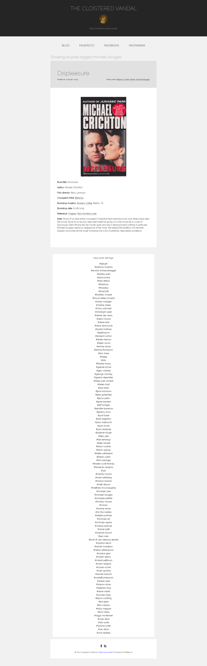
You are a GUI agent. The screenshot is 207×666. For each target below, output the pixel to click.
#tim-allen (103, 601)
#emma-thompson (103, 350)
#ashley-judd (103, 274)
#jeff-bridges (103, 405)
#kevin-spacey (103, 450)
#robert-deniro (103, 557)
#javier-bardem (103, 401)
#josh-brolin (103, 426)
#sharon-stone (103, 584)
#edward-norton (103, 336)
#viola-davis (104, 619)
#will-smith (103, 622)
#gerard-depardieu (103, 377)
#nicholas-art (103, 519)
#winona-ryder (103, 626)
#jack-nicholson (103, 391)
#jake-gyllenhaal (103, 395)
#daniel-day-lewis (103, 315)
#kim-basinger (103, 460)
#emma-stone (104, 346)
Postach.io (128, 652)
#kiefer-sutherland (103, 453)
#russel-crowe (103, 567)
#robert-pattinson (103, 560)
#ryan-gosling (104, 570)
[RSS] (105, 646)
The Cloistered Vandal (103, 8)
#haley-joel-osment (103, 381)
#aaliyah (103, 263)
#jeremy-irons (104, 412)
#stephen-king (103, 588)
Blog (65, 45)
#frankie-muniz (103, 363)
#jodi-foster (103, 415)
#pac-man (103, 536)
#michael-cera (103, 491)
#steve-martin (103, 591)
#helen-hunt (103, 384)
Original (72, 213)
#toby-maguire (103, 608)
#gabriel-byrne (103, 367)
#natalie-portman (103, 515)
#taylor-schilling (103, 598)
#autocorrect (103, 277)
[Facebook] (101, 646)
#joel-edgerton (103, 419)
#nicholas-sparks (103, 522)
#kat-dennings (103, 439)
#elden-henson (103, 339)
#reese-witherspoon (103, 550)
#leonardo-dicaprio (103, 467)
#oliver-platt (104, 529)
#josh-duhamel (103, 429)
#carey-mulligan (103, 301)
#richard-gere (103, 553)
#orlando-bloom (103, 532)
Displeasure (73, 73)
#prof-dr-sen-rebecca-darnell (103, 539)
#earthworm (103, 332)
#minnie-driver (103, 508)
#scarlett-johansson (103, 577)
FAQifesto (86, 45)
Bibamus (120, 79)
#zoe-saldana (103, 633)
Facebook (111, 45)
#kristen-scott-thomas (103, 463)
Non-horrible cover (87, 213)
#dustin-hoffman (103, 329)
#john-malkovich (103, 422)
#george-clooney (103, 374)
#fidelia (103, 357)
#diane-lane (103, 322)
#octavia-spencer (103, 526)
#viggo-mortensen (103, 615)
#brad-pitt (103, 291)
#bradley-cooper (103, 294)
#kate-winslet (103, 443)
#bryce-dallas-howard (103, 298)
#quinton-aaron (103, 543)
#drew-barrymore (103, 326)
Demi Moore (130, 79)
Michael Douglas (143, 79)
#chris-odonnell (103, 308)
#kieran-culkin (103, 457)
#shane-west (103, 581)
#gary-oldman (103, 370)
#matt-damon (103, 484)
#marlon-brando (103, 481)
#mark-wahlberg (103, 477)
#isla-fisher (103, 388)
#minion (103, 505)
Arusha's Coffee (84, 203)
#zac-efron (103, 629)
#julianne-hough (103, 432)
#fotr (103, 360)
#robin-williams (103, 564)
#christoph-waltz (103, 312)
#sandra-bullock (103, 574)
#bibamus (103, 284)
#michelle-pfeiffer (103, 498)
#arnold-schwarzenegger (103, 270)
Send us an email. (106, 652)
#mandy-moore (104, 474)
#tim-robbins (103, 605)
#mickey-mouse (103, 501)
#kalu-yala (103, 436)
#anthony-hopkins (104, 267)
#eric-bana (103, 353)
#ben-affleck (103, 281)
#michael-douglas (103, 495)
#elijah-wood (103, 343)
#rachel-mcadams (103, 546)
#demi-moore (104, 319)
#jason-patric (103, 398)
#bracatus (104, 288)
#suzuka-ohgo (103, 595)
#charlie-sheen (103, 305)
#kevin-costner (103, 446)
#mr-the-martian (103, 512)
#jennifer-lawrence (103, 408)
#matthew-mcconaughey (103, 488)
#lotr (103, 470)
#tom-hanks (104, 612)
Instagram (137, 45)
